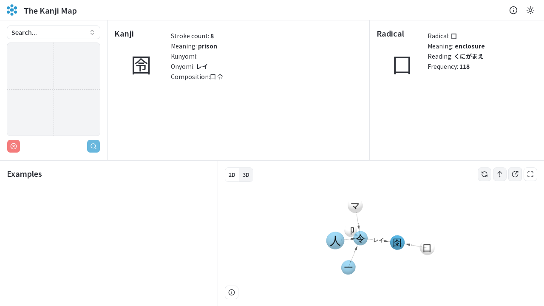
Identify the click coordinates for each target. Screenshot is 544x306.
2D (232, 174)
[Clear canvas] (13, 146)
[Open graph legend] (231, 292)
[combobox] (53, 32)
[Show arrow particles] (500, 174)
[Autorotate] (484, 174)
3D (246, 174)
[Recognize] (93, 146)
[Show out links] (515, 174)
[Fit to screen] (530, 174)
